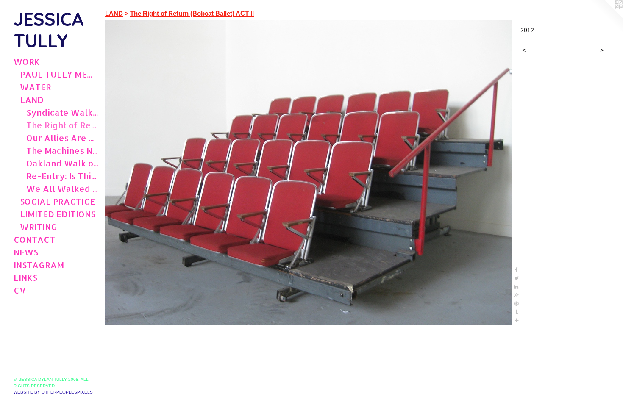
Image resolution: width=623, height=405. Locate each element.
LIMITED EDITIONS (57, 213)
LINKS (25, 277)
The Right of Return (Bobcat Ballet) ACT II (62, 124)
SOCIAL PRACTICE (57, 201)
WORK (27, 61)
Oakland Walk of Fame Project (62, 163)
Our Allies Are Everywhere (62, 137)
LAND (32, 99)
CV (20, 290)
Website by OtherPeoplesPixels (53, 392)
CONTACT (34, 239)
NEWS (26, 252)
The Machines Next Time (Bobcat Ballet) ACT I (62, 150)
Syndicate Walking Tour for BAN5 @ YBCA (62, 112)
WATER (35, 86)
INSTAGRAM (39, 264)
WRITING (38, 226)
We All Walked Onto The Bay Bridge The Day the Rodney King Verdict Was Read (62, 188)
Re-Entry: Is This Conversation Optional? (62, 175)
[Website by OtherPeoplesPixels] (606, 17)
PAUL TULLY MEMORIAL (59, 74)
